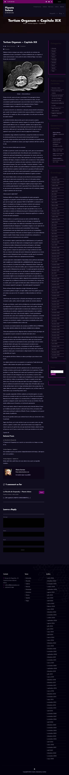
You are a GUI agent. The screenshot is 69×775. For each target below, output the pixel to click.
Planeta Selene (9, 9)
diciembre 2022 (55, 247)
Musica (53, 65)
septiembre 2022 (56, 253)
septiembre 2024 (56, 219)
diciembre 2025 (55, 180)
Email (4, 539)
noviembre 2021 (55, 259)
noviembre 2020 (55, 264)
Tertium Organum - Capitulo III (10, 458)
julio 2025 (54, 194)
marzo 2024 (54, 236)
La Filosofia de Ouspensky (9, 440)
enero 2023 (54, 245)
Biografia (52, 13)
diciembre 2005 (55, 324)
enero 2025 (54, 208)
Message (5, 517)
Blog (60, 13)
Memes (62, 6)
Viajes (53, 71)
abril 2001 (54, 349)
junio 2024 (54, 228)
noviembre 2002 (55, 338)
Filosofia (7, 49)
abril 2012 (54, 309)
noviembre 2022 (55, 250)
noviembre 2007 (55, 315)
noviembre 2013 (55, 301)
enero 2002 (54, 343)
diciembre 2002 (55, 335)
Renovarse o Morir (56, 88)
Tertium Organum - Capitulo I (10, 449)
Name (4, 530)
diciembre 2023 (55, 242)
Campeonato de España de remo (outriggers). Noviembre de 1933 (57, 98)
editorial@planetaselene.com (12, 585)
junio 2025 (54, 197)
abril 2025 (54, 199)
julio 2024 (54, 225)
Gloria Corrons (11, 46)
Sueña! (59, 1)
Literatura (54, 62)
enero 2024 (54, 239)
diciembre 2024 (55, 211)
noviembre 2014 (55, 295)
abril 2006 (54, 321)
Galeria (53, 54)
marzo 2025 (54, 202)
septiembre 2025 (56, 188)
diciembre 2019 (55, 270)
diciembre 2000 (55, 352)
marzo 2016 (54, 290)
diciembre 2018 (55, 278)
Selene (45, 6)
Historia (53, 57)
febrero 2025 (55, 205)
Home (24, 23)
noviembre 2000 (56, 355)
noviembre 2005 (55, 326)
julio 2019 (54, 273)
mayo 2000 (54, 357)
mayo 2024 (54, 230)
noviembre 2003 (55, 332)
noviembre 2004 (56, 329)
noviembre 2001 (55, 346)
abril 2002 (54, 341)
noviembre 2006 (55, 318)
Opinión (53, 68)
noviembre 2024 (55, 214)
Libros (57, 6)
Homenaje (54, 59)
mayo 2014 (54, 298)
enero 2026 (54, 177)
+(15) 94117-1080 (9, 587)
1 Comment (22, 46)
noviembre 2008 (55, 312)
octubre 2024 (55, 216)
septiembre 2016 (56, 287)
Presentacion (37, 6)
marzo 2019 (54, 276)
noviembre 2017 (55, 284)
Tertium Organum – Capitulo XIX (37, 23)
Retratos (50, 6)
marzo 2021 (54, 261)
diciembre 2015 (55, 293)
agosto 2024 (55, 222)
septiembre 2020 (56, 267)
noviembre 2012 (55, 307)
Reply (41, 492)
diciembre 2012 (55, 304)
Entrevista (54, 48)
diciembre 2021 (55, 256)
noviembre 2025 (55, 182)
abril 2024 (54, 233)
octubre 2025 (55, 185)
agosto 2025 (54, 191)
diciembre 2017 (55, 281)
